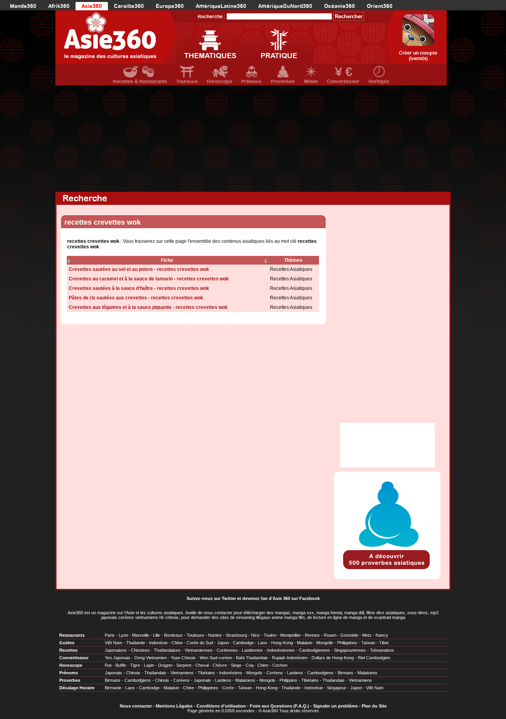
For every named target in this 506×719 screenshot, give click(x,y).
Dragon (165, 665)
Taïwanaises (382, 650)
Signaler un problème (335, 706)
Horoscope (219, 81)
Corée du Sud (200, 642)
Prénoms (251, 81)
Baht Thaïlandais (252, 657)
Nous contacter (136, 706)
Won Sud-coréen (216, 657)
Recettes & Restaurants (140, 81)
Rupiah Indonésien (290, 657)
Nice (255, 635)
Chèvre (220, 665)
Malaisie (304, 642)
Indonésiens (230, 672)
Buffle (120, 665)
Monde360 (23, 6)
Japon (223, 642)
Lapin (149, 665)
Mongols (254, 672)
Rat (108, 665)
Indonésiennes (281, 650)
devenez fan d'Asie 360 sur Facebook (281, 598)
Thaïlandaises (167, 650)
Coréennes (227, 650)
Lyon (123, 635)
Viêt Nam (113, 642)
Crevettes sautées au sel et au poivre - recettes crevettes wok (139, 269)
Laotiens (295, 672)
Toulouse (195, 635)
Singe (236, 665)
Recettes (68, 650)
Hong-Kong (282, 642)
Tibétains (206, 672)
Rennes (312, 635)
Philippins (288, 680)
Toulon (270, 635)
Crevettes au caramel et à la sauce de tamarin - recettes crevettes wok (149, 279)
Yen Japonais (117, 657)
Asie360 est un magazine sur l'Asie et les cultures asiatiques (125, 612)
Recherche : (211, 16)
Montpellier (290, 635)
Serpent (183, 665)
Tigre (135, 665)
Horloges (378, 81)
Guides (66, 642)
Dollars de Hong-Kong (333, 657)
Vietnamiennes (199, 650)
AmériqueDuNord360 (285, 6)
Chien (262, 665)
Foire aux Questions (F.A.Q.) (279, 706)
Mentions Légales (174, 706)
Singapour (336, 687)
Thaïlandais (155, 672)
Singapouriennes (350, 650)
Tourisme (187, 81)
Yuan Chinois (183, 657)
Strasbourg (236, 635)
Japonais (113, 672)
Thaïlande (135, 642)
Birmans (345, 672)
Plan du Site (374, 706)
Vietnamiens (182, 672)
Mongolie (324, 642)
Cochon (279, 665)
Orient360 (380, 6)
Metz (367, 635)
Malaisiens (367, 672)
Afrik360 (59, 6)
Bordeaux (173, 635)
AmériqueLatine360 (221, 6)
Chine (177, 642)
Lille (156, 635)
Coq (249, 665)
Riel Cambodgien (374, 657)
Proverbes (283, 81)
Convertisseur (343, 81)
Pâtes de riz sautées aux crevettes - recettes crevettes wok (136, 298)
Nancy (382, 635)
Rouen (330, 635)
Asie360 (91, 6)
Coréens (274, 672)
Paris (110, 635)
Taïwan (368, 642)
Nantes (215, 635)
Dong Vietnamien (150, 657)
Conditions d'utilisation (221, 706)
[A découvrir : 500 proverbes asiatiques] (387, 570)
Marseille (140, 635)
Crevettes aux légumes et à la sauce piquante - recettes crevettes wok (148, 307)
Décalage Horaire (76, 687)
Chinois (133, 672)
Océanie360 (339, 6)
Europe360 (170, 6)
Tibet (384, 642)
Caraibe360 (129, 6)
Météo (311, 81)
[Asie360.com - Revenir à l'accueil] (115, 37)
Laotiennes (252, 650)
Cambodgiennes (314, 650)
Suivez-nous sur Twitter (211, 598)
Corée (228, 687)
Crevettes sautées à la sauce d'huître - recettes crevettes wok (139, 288)
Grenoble (349, 635)
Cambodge (243, 642)
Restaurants (72, 635)
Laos (262, 642)
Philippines (347, 642)
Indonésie (158, 642)
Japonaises (116, 650)
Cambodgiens (320, 672)
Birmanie (113, 687)
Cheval (202, 665)
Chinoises (140, 650)
